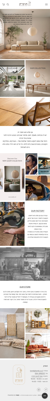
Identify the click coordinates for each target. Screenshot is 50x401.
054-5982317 (40, 374)
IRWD (17, 395)
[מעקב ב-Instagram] (38, 389)
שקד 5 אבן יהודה (37, 376)
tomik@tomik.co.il (36, 371)
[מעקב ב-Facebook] (46, 389)
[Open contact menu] (45, 396)
